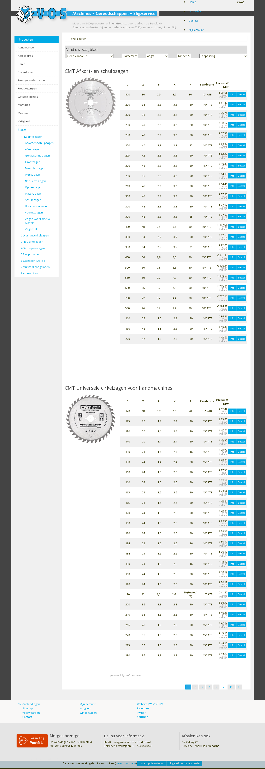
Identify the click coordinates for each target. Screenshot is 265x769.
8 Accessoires (29, 273)
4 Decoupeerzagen (33, 248)
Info (232, 94)
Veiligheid (24, 121)
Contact (193, 20)
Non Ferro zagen (35, 181)
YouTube (142, 717)
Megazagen (32, 174)
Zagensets (32, 229)
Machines (24, 105)
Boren (21, 64)
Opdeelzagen (33, 187)
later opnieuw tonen (152, 763)
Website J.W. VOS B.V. (150, 704)
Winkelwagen (88, 713)
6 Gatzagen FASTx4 (33, 261)
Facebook (143, 708)
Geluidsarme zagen (37, 155)
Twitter (141, 713)
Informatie (195, 11)
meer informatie (126, 763)
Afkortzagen (33, 149)
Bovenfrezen (26, 72)
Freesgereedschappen (32, 80)
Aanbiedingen (26, 47)
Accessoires (25, 56)
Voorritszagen (34, 212)
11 (231, 687)
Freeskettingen (27, 88)
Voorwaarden (31, 713)
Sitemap (27, 708)
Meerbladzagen (35, 168)
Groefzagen (32, 162)
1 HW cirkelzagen (31, 137)
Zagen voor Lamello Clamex (37, 221)
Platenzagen (33, 193)
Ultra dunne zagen (36, 206)
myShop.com (133, 675)
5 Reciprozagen (30, 254)
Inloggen (85, 708)
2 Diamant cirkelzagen (35, 235)
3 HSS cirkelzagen (32, 241)
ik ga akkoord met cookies (185, 763)
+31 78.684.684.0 (141, 746)
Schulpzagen (33, 200)
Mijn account (196, 30)
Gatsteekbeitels (28, 97)
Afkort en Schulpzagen (39, 143)
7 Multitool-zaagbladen (35, 267)
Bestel (241, 94)
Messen (23, 113)
